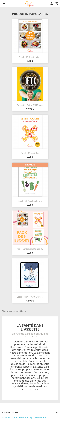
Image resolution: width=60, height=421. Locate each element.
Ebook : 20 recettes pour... (30, 201)
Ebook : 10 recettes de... (30, 57)
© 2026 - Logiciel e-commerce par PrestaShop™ (24, 417)
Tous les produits (14, 311)
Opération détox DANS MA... (30, 105)
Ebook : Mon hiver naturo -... (30, 296)
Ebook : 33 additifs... (30, 153)
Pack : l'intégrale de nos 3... (30, 249)
